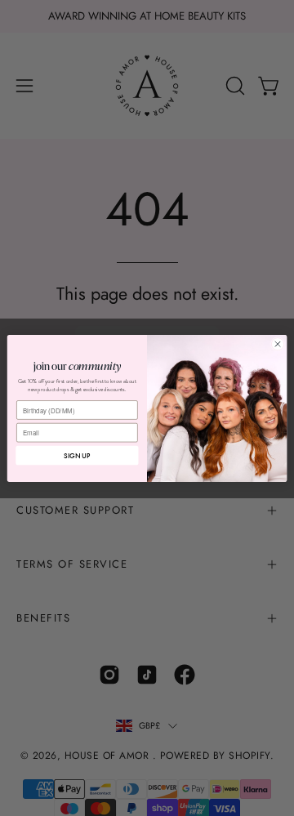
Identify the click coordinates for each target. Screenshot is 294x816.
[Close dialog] (277, 343)
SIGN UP (77, 455)
